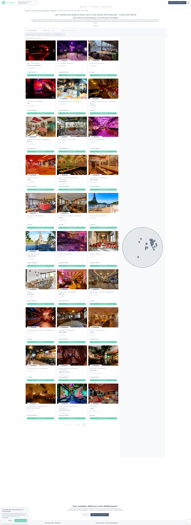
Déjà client (85, 514)
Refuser (10, 520)
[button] (138, 257)
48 (78, 424)
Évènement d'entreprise (106, 6)
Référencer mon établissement (177, 2)
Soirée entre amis (83, 6)
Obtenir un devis (41, 75)
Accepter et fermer (21, 520)
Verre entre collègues (94, 6)
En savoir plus (5, 517)
